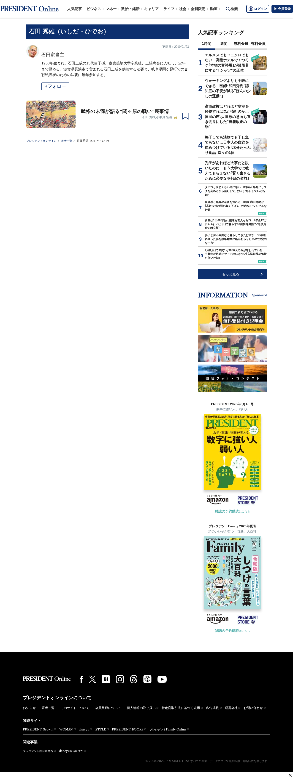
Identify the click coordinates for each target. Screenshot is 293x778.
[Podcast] (147, 679)
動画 (213, 9)
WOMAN (66, 729)
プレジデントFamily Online (167, 729)
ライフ (168, 9)
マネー (111, 9)
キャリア (151, 9)
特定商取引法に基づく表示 (181, 708)
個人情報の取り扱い (141, 708)
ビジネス (94, 9)
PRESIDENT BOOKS (128, 729)
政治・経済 (130, 9)
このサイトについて (74, 708)
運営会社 (231, 708)
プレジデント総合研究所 (38, 751)
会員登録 (284, 9)
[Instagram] (120, 679)
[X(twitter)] (92, 679)
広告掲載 (212, 708)
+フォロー (55, 86)
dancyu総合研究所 (71, 751)
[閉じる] (290, 775)
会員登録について (108, 708)
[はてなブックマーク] (106, 679)
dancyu (84, 729)
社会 (182, 9)
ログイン (260, 9)
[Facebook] (81, 679)
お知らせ (29, 708)
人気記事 (74, 9)
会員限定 (198, 9)
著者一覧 (66, 140)
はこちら (232, 511)
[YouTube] (162, 679)
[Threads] (133, 679)
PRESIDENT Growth (38, 729)
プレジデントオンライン (41, 140)
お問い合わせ (253, 708)
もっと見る (230, 274)
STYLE (100, 729)
